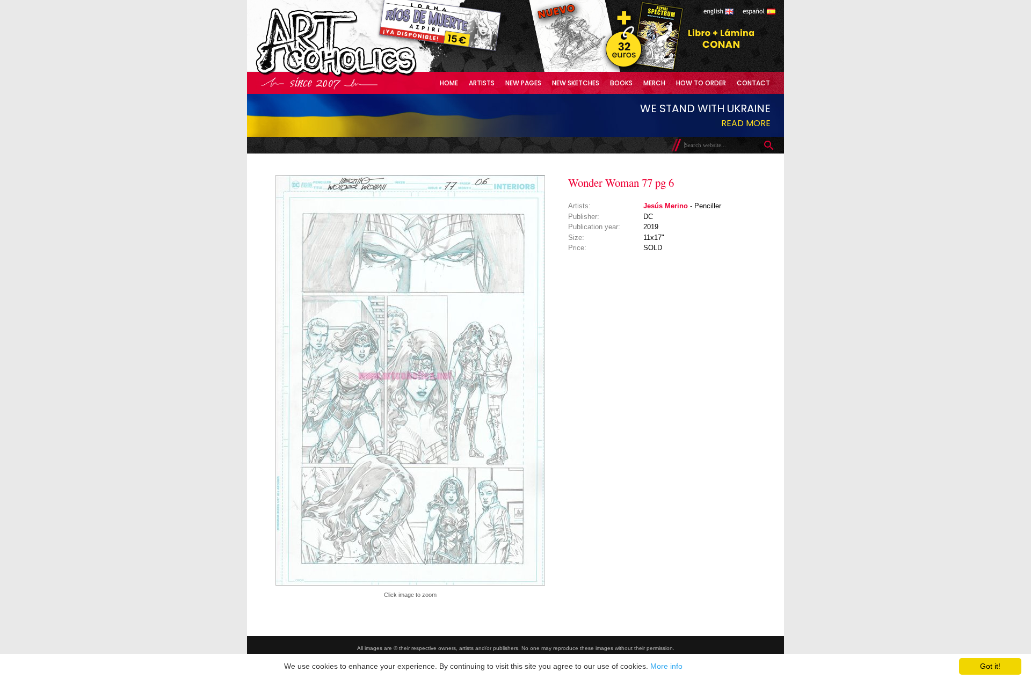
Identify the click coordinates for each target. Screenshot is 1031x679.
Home (449, 82)
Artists (482, 82)
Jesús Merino (665, 206)
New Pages (523, 82)
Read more (746, 123)
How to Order (701, 82)
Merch (654, 82)
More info (666, 666)
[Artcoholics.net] (356, 75)
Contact (753, 82)
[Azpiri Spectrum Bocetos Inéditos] (641, 69)
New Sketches (575, 82)
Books (621, 82)
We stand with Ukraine (705, 108)
